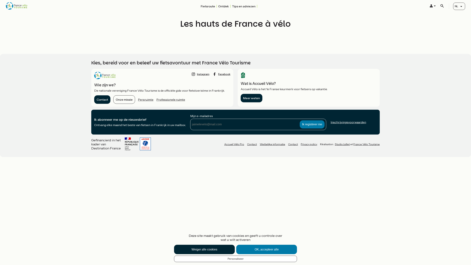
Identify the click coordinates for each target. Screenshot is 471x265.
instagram (203, 74)
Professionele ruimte (170, 99)
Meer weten (251, 98)
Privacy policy (309, 144)
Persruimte (145, 99)
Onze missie (124, 99)
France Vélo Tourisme (366, 144)
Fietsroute (208, 6)
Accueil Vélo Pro (234, 144)
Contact (102, 99)
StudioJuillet (342, 144)
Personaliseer (236, 258)
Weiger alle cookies (204, 249)
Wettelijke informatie (272, 144)
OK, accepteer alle (267, 249)
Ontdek (223, 6)
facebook (224, 74)
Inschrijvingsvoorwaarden (348, 122)
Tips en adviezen (244, 6)
